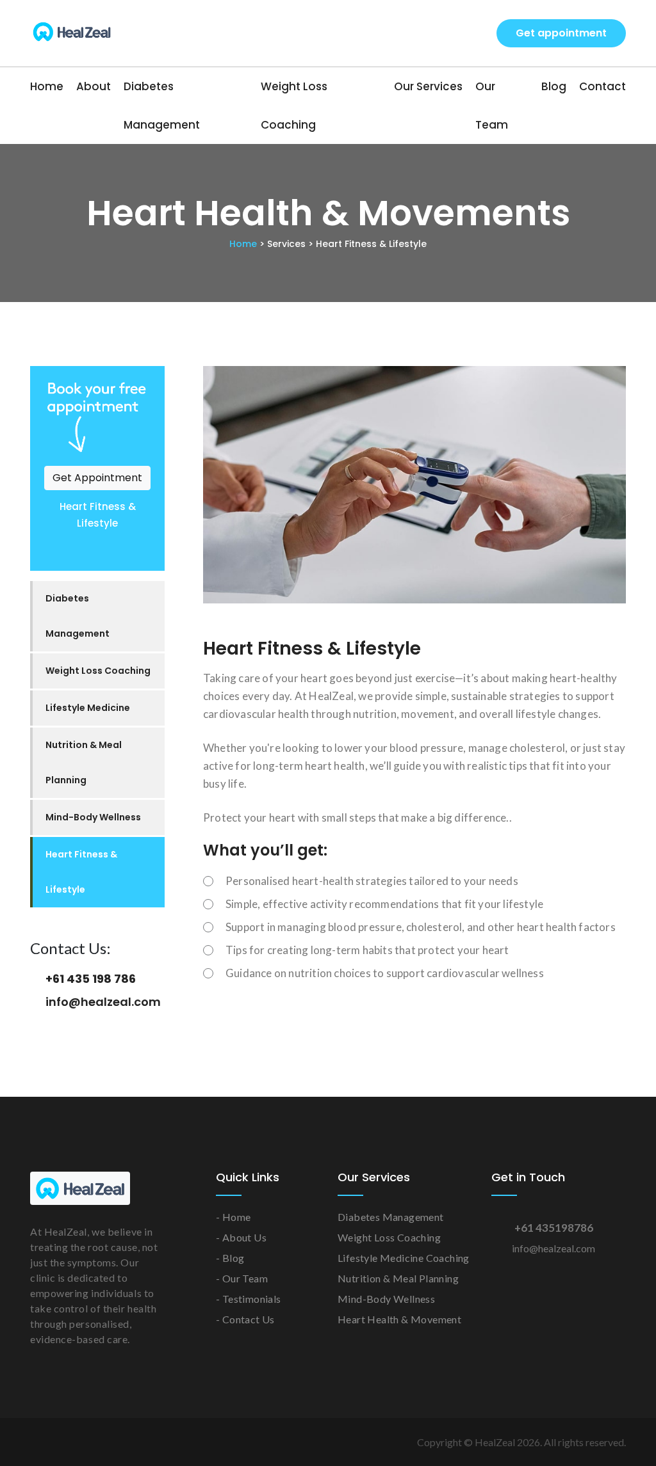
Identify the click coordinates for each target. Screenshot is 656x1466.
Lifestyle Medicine (87, 707)
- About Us (241, 1237)
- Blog (230, 1258)
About (93, 86)
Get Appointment (97, 477)
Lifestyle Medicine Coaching (404, 1258)
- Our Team (242, 1278)
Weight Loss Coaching (294, 105)
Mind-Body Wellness (93, 817)
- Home (233, 1217)
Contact (602, 86)
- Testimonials (248, 1299)
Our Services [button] (428, 86)
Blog (553, 86)
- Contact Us (245, 1319)
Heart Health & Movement (399, 1319)
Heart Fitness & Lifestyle (81, 872)
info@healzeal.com (103, 1002)
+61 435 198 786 (90, 979)
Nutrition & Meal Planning (83, 762)
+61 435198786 (553, 1227)
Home (46, 86)
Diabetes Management (162, 105)
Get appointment (561, 33)
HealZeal (495, 1442)
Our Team (491, 105)
